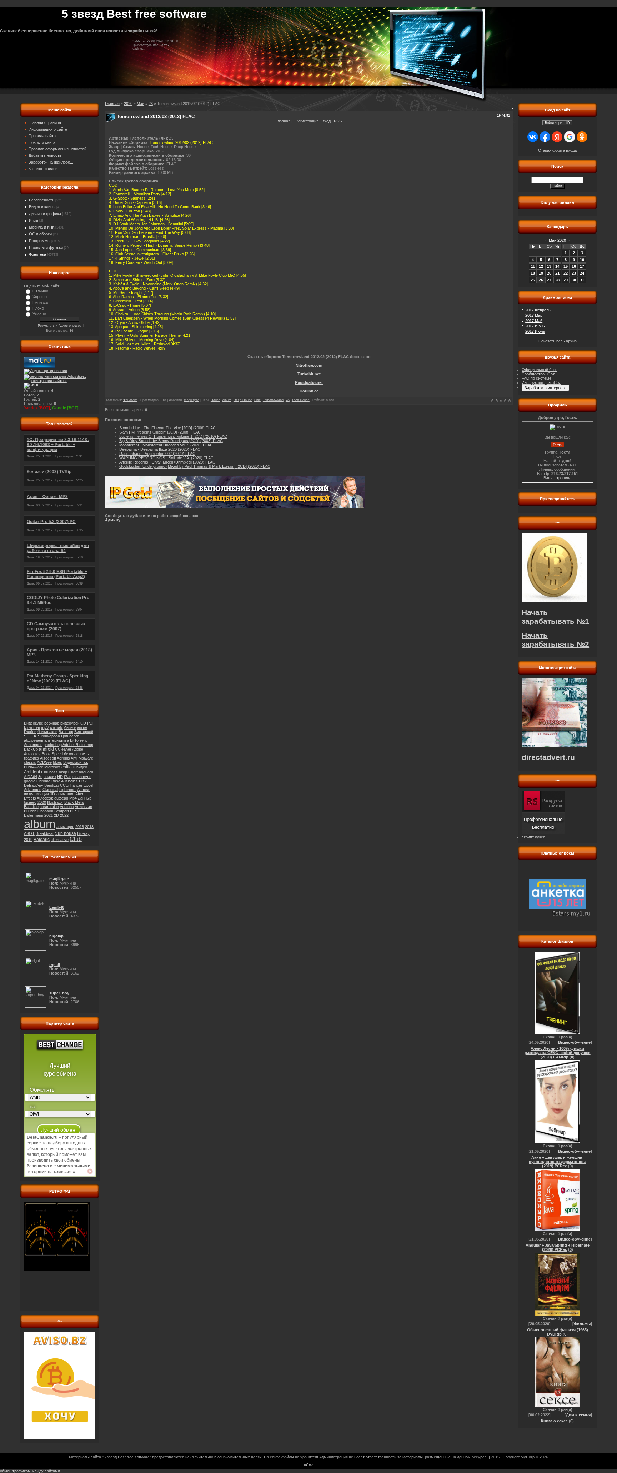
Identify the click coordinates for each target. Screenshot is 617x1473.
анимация (65, 827)
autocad (61, 798)
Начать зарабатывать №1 (555, 617)
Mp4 (73, 798)
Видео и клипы (42, 207)
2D (56, 815)
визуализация (36, 794)
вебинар (51, 723)
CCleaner (63, 749)
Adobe (77, 749)
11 (533, 266)
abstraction (49, 807)
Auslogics (32, 754)
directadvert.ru (548, 757)
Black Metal (74, 802)
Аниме (70, 727)
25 (533, 280)
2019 (28, 839)
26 (151, 103)
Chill (44, 772)
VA (288, 400)
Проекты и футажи (46, 247)
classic (30, 762)
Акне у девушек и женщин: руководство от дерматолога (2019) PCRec (557, 1161)
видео (81, 767)
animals (56, 727)
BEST (75, 811)
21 (557, 273)
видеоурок (69, 723)
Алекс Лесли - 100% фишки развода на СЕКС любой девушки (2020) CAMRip (558, 1052)
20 (549, 273)
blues (57, 762)
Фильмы (582, 1324)
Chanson (45, 811)
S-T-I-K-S (32, 736)
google (29, 781)
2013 (89, 827)
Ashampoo (33, 744)
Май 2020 (557, 240)
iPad (67, 777)
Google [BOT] (65, 408)
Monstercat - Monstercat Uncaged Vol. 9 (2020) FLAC (166, 445)
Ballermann (33, 815)
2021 (48, 815)
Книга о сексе (554, 1421)
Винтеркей (83, 732)
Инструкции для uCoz (541, 382)
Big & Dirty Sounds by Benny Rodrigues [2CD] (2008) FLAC (171, 441)
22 (565, 273)
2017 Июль (535, 331)
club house (65, 833)
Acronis (63, 758)
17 (582, 266)
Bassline (31, 807)
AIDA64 (30, 777)
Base (55, 781)
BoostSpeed (52, 754)
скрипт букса (533, 837)
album (39, 824)
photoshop (53, 744)
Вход (326, 121)
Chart (73, 772)
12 (541, 266)
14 (557, 266)
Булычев (32, 727)
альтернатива (56, 740)
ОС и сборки (40, 234)
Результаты (46, 325)
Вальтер (66, 732)
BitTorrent (78, 740)
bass (53, 772)
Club (76, 839)
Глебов (30, 732)
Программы (39, 241)
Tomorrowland (273, 400)
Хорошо (39, 297)
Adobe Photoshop (77, 744)
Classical (50, 789)
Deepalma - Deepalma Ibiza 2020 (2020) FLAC (159, 449)
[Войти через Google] (569, 136)
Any (39, 785)
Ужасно (39, 314)
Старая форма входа (557, 150)
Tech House (301, 400)
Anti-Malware (82, 758)
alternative (60, 839)
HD (60, 777)
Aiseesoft (48, 758)
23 (574, 273)
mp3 (45, 727)
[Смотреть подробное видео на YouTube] (90, 1171)
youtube (67, 807)
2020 (41, 802)
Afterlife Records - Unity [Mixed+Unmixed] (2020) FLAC (167, 462)
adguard (86, 772)
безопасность (76, 754)
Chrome (43, 781)
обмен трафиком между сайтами (30, 1471)
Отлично (40, 291)
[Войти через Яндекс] (557, 136)
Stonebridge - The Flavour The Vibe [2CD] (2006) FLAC (167, 428)
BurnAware (33, 767)
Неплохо (40, 302)
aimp (63, 772)
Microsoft (52, 767)
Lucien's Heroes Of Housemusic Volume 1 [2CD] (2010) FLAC (173, 436)
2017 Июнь (535, 326)
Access (83, 789)
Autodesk (45, 798)
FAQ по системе (536, 378)
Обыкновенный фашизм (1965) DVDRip (557, 1332)
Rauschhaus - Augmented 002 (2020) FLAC (157, 453)
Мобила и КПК (41, 227)
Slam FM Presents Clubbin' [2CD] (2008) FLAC (160, 432)
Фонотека (37, 254)
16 (574, 266)
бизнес (30, 802)
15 (565, 266)
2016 (79, 827)
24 (582, 273)
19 (541, 273)
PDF (91, 723)
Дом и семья (578, 1415)
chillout (68, 767)
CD (83, 723)
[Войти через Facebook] (545, 136)
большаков (47, 732)
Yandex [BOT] (37, 408)
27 (549, 280)
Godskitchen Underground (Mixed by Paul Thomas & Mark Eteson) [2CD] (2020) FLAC (194, 466)
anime (82, 727)
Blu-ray (83, 833)
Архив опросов (70, 325)
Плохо (38, 308)
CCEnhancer (71, 785)
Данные (85, 798)
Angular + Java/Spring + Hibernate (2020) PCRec (558, 1247)
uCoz (308, 1465)
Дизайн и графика (45, 213)
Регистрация (307, 121)
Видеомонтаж (75, 762)
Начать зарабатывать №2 (555, 639)
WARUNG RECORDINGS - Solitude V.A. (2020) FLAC (166, 458)
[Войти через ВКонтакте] (532, 136)
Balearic (42, 839)
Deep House (243, 400)
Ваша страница (557, 478)
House (215, 400)
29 (565, 280)
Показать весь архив (557, 341)
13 (549, 266)
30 (574, 280)
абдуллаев (33, 740)
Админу (112, 520)
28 (557, 280)
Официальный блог (539, 369)
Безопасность (41, 200)
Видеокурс (33, 723)
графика (31, 758)
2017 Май (533, 321)
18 (533, 273)
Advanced (32, 789)
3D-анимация (62, 794)
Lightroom (67, 789)
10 (582, 259)
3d (40, 777)
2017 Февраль (538, 310)
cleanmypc (81, 777)
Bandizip (51, 785)
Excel (88, 785)
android (46, 749)
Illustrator (55, 802)
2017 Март (534, 315)
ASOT (29, 833)
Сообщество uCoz (538, 374)
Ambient (32, 772)
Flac (257, 400)
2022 (64, 815)
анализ (50, 777)
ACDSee (44, 762)
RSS (338, 121)
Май (140, 103)
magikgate (191, 400)
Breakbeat (45, 833)
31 (582, 280)
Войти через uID (557, 123)
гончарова (50, 736)
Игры (33, 220)
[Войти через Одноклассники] (582, 136)
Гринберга (70, 736)
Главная (283, 121)
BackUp (31, 749)
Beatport (61, 811)
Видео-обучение (574, 1042)
